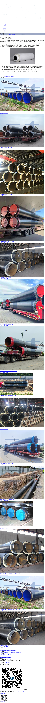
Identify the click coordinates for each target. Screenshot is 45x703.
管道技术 (6, 35)
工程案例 (4, 29)
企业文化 (6, 654)
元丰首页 (4, 24)
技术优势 (4, 30)
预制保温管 (2, 652)
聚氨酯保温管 (12, 652)
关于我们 (4, 25)
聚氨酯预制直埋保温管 (11, 650)
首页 (6, 34)
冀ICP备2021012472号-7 (20, 691)
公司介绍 (2, 654)
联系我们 (4, 31)
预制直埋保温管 (3, 650)
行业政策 (9, 35)
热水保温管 (7, 652)
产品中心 (4, 26)
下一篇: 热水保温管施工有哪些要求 (7, 76)
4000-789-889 (7, 662)
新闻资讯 (4, 28)
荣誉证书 (9, 654)
